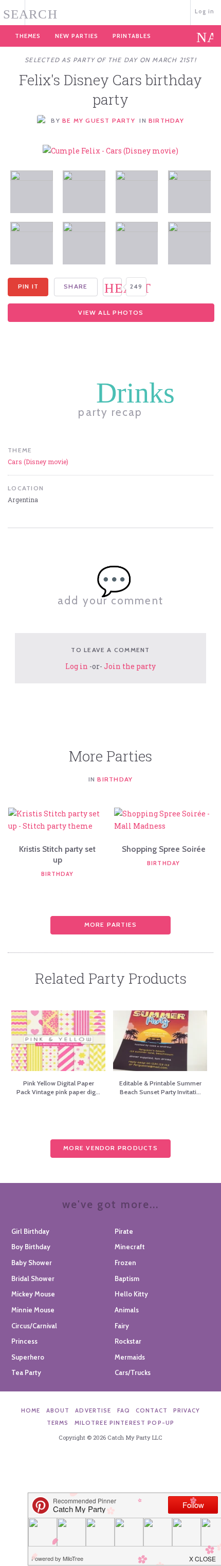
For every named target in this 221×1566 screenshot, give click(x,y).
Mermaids (130, 1357)
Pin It (28, 286)
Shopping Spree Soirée (164, 849)
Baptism (127, 1278)
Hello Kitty (131, 1294)
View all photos (110, 312)
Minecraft (130, 1247)
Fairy (122, 1326)
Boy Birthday (30, 1247)
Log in (205, 11)
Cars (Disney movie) (38, 461)
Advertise (93, 1410)
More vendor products (110, 1148)
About (58, 1410)
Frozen (125, 1262)
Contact (152, 1410)
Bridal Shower (32, 1278)
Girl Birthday (30, 1231)
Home (31, 1410)
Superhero (27, 1357)
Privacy (186, 1410)
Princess (24, 1341)
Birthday (166, 120)
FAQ (123, 1410)
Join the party (130, 666)
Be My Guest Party (98, 120)
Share (75, 286)
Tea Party (26, 1372)
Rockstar (128, 1341)
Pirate (124, 1231)
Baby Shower (31, 1262)
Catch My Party (110, 12)
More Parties (110, 924)
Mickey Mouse (33, 1294)
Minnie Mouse (32, 1310)
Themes (28, 36)
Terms (58, 1422)
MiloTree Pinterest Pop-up (124, 1422)
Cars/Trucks (133, 1372)
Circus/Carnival (34, 1326)
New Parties (76, 36)
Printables (132, 36)
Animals (127, 1310)
